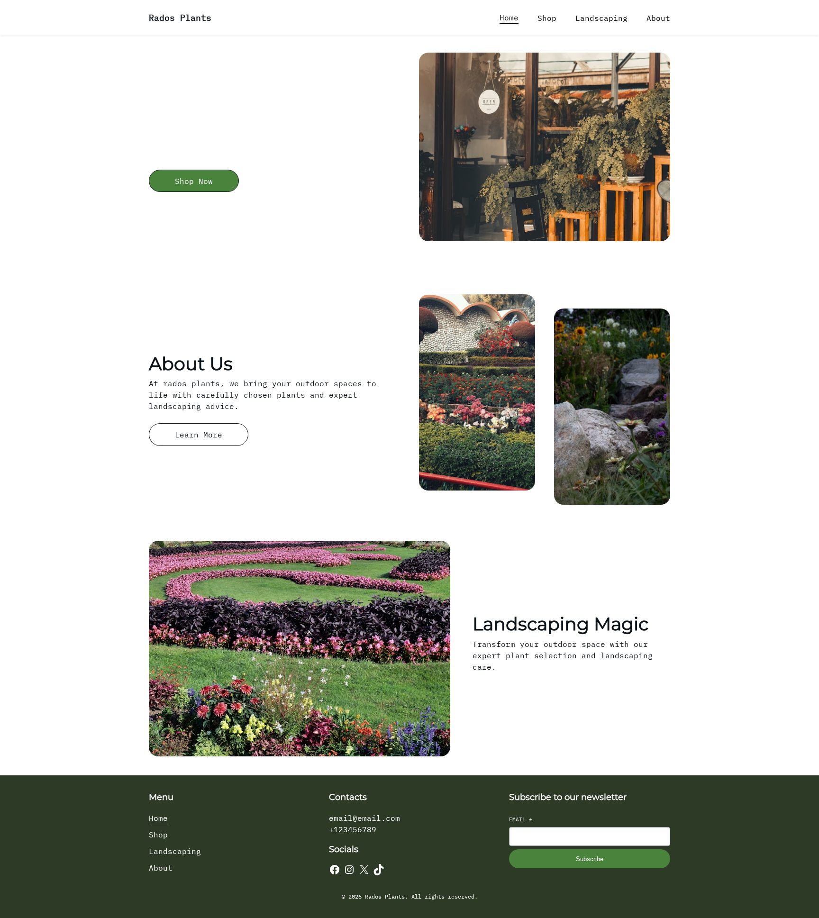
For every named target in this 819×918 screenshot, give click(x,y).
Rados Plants (180, 17)
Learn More (198, 434)
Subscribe (589, 859)
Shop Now (194, 181)
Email (520, 819)
